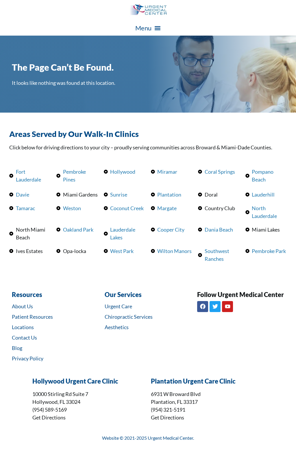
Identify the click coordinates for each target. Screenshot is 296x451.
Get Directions (49, 417)
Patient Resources (32, 317)
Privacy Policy (27, 358)
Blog (17, 348)
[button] (148, 28)
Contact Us (24, 337)
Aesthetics (117, 327)
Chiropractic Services (129, 317)
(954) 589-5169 (49, 409)
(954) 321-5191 (168, 409)
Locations (23, 327)
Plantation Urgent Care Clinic (193, 381)
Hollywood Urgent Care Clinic (75, 381)
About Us (22, 306)
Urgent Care (118, 306)
